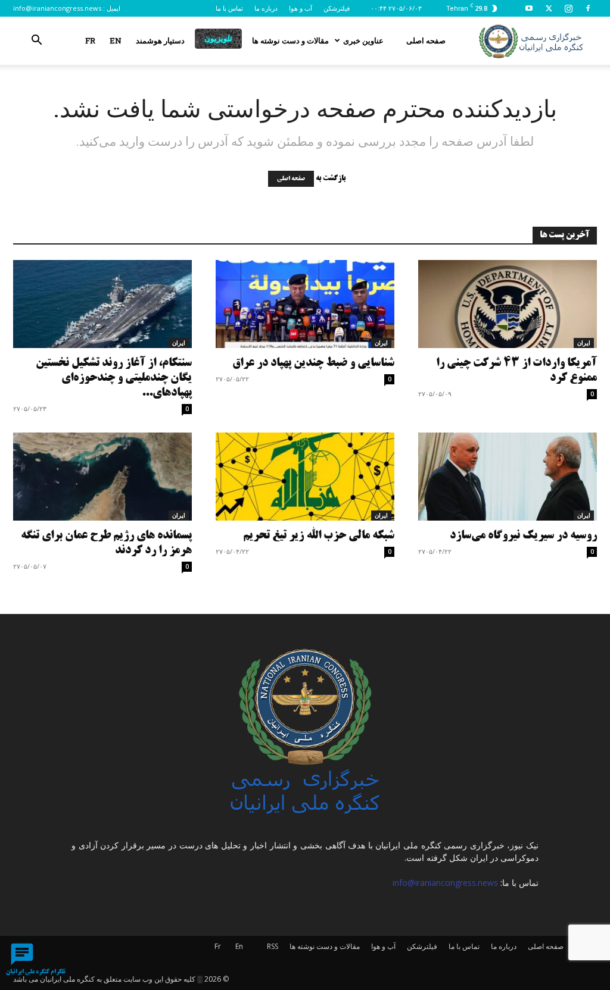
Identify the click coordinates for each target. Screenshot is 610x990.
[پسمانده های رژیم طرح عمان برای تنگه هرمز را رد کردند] (102, 477)
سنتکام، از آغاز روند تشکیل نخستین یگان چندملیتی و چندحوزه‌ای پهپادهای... (114, 378)
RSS (272, 946)
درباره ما (266, 8)
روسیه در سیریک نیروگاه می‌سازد (523, 536)
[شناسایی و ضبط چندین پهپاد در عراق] (305, 304)
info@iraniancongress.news (57, 8)
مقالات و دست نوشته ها (290, 40)
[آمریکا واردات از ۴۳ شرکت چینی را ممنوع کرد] (507, 304)
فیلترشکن (336, 8)
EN (116, 40)
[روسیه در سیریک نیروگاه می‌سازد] (507, 477)
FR (90, 40)
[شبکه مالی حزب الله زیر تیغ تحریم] (305, 477)
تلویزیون (218, 38)
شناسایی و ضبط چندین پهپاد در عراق (313, 363)
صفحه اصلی (426, 40)
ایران (178, 343)
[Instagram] (568, 8)
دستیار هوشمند (160, 40)
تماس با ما (229, 8)
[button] (36, 41)
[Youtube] (529, 8)
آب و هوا (300, 8)
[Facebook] (588, 8)
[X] (549, 8)
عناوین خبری (363, 40)
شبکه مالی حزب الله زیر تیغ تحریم (318, 536)
